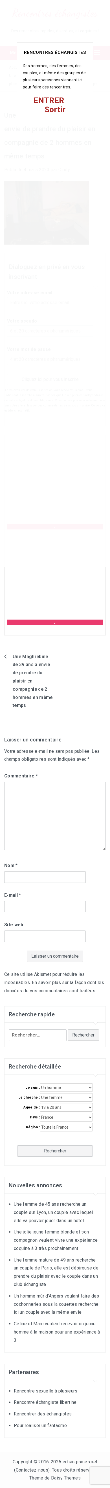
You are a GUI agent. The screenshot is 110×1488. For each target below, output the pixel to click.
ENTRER (49, 100)
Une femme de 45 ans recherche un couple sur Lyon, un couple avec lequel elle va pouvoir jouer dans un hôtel (53, 1212)
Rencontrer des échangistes (43, 1414)
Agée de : (31, 1107)
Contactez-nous (32, 1470)
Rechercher (55, 1151)
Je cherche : (29, 1097)
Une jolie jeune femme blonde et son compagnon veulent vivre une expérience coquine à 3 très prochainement (56, 1240)
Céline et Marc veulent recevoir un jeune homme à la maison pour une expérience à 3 (57, 1332)
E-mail (12, 895)
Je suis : (32, 1087)
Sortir (55, 109)
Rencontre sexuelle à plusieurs (46, 1391)
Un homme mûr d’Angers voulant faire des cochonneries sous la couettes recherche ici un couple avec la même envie (56, 1304)
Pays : (35, 1117)
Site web (13, 924)
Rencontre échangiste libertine (45, 1402)
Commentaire (21, 776)
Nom (11, 865)
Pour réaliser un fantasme (40, 1425)
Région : (33, 1127)
